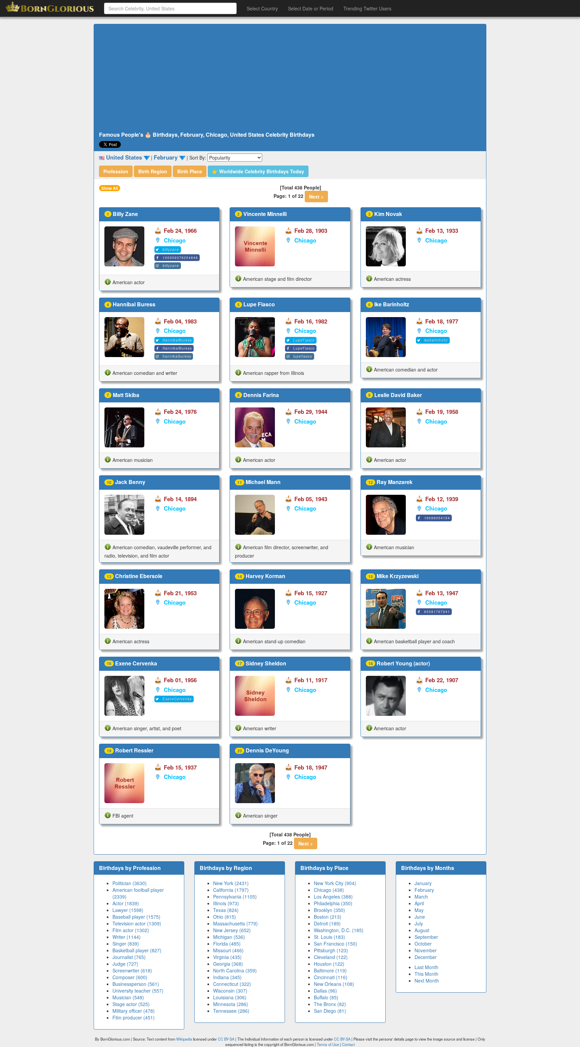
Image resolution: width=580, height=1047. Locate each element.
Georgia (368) (228, 963)
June (420, 916)
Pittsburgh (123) (331, 950)
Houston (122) (329, 963)
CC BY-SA (226, 1039)
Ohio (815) (224, 916)
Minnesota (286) (230, 1004)
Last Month (426, 967)
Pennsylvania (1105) (235, 896)
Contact (348, 1044)
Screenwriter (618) (132, 970)
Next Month (427, 980)
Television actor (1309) (136, 923)
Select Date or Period (310, 8)
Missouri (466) (228, 950)
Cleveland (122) (331, 957)
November (426, 950)
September (426, 936)
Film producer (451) (133, 1017)
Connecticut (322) (232, 983)
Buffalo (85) (326, 997)
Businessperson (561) (135, 983)
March (421, 896)
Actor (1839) (125, 903)
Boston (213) (327, 916)
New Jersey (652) (232, 930)
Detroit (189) (327, 923)
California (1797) (231, 889)
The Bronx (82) (330, 1004)
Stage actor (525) (131, 1004)
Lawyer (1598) (127, 910)
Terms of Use (328, 1044)
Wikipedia (184, 1039)
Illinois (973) (226, 903)
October (423, 943)
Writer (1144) (126, 936)
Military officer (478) (133, 1010)
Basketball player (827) (136, 950)
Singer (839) (125, 943)
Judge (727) (125, 963)
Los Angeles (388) (333, 896)
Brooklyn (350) (329, 910)
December (426, 957)
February (424, 889)
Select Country (262, 8)
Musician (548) (128, 997)
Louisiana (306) (229, 997)
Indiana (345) (227, 977)
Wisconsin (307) (230, 990)
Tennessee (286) (231, 1010)
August (422, 930)
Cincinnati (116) (330, 977)
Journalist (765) (129, 957)
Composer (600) (129, 977)
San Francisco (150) (335, 943)
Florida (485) (227, 943)
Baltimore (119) (330, 970)
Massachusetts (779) (235, 923)
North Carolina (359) (235, 970)
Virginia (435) (227, 957)
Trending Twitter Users (367, 8)
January (423, 883)
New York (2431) (231, 883)
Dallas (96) (325, 990)
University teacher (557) (137, 990)
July (419, 923)
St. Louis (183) (329, 936)
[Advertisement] (290, 78)
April (419, 903)
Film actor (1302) (130, 930)
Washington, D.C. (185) (339, 930)
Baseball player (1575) (136, 916)
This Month (426, 973)
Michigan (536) (229, 936)
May (419, 910)
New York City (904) (335, 883)
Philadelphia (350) (333, 903)
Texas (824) (226, 910)
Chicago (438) (329, 889)
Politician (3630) (129, 883)
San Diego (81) (330, 1010)
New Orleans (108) (334, 983)
